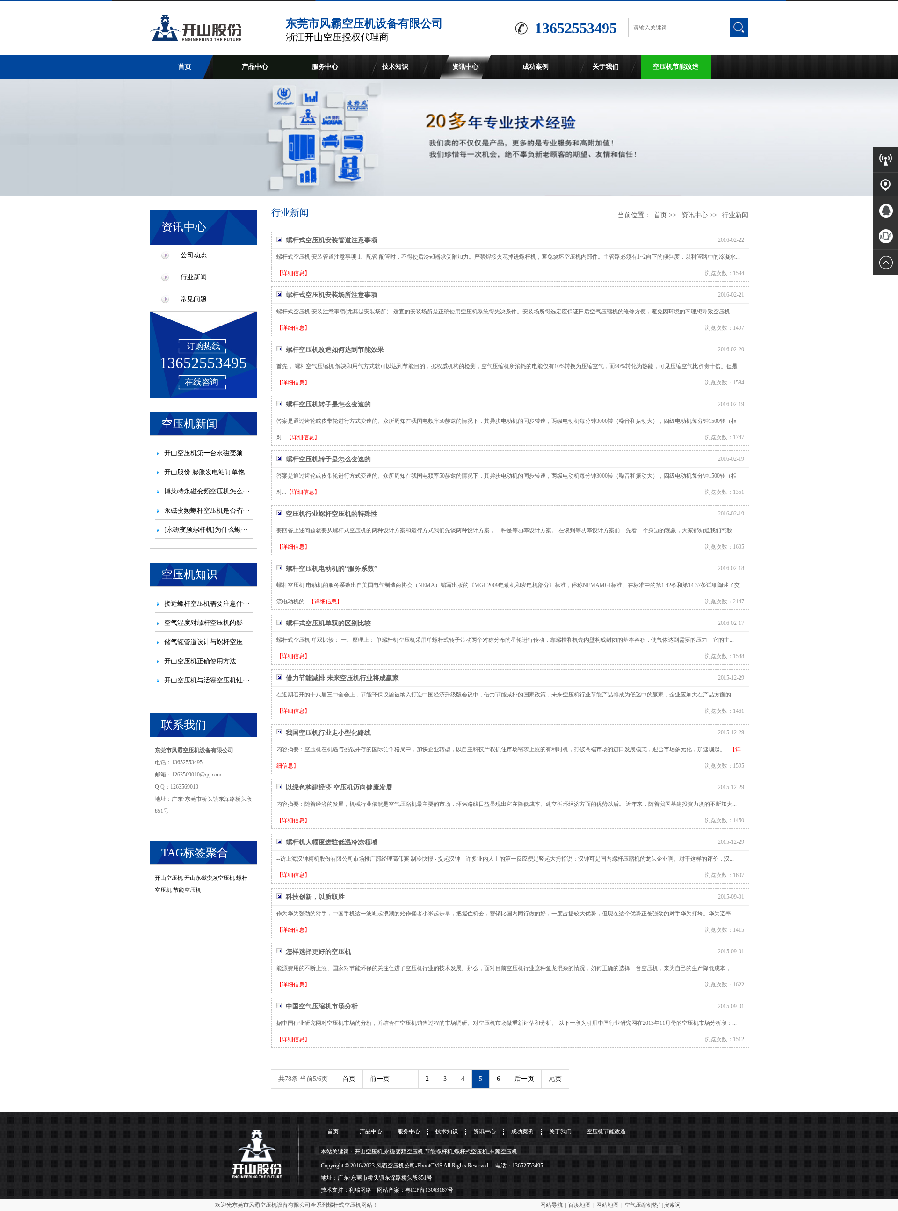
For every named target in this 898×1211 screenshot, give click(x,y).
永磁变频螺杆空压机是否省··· (207, 510)
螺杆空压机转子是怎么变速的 (328, 404)
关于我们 (606, 66)
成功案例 (535, 66)
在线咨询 (201, 382)
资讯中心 (465, 66)
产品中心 (255, 66)
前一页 (380, 1078)
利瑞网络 (360, 1190)
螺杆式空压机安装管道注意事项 (331, 240)
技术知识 (395, 66)
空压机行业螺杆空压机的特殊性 (331, 513)
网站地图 (607, 1205)
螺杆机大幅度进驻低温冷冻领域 (331, 842)
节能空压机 (187, 890)
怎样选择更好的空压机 (318, 951)
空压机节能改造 (676, 66)
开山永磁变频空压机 (209, 878)
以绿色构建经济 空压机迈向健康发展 (339, 787)
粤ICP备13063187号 (429, 1190)
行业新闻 (194, 277)
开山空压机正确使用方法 (200, 661)
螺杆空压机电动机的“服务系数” (331, 568)
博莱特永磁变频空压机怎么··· (207, 491)
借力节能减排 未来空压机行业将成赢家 (342, 678)
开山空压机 (169, 878)
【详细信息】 (293, 273)
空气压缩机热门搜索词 (652, 1205)
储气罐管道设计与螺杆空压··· (207, 641)
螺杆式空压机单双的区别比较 (328, 623)
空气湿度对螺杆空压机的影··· (207, 622)
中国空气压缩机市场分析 (322, 1006)
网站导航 (551, 1205)
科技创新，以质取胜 (315, 896)
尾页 (555, 1078)
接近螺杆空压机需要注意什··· (207, 603)
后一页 (524, 1078)
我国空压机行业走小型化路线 (328, 732)
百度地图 (579, 1205)
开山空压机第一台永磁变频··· (207, 453)
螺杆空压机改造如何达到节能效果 (335, 349)
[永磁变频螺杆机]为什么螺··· (206, 529)
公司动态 (194, 255)
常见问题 (194, 299)
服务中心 (325, 66)
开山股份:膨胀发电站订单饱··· (208, 472)
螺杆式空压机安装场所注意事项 (331, 294)
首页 (184, 66)
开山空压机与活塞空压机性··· (207, 680)
